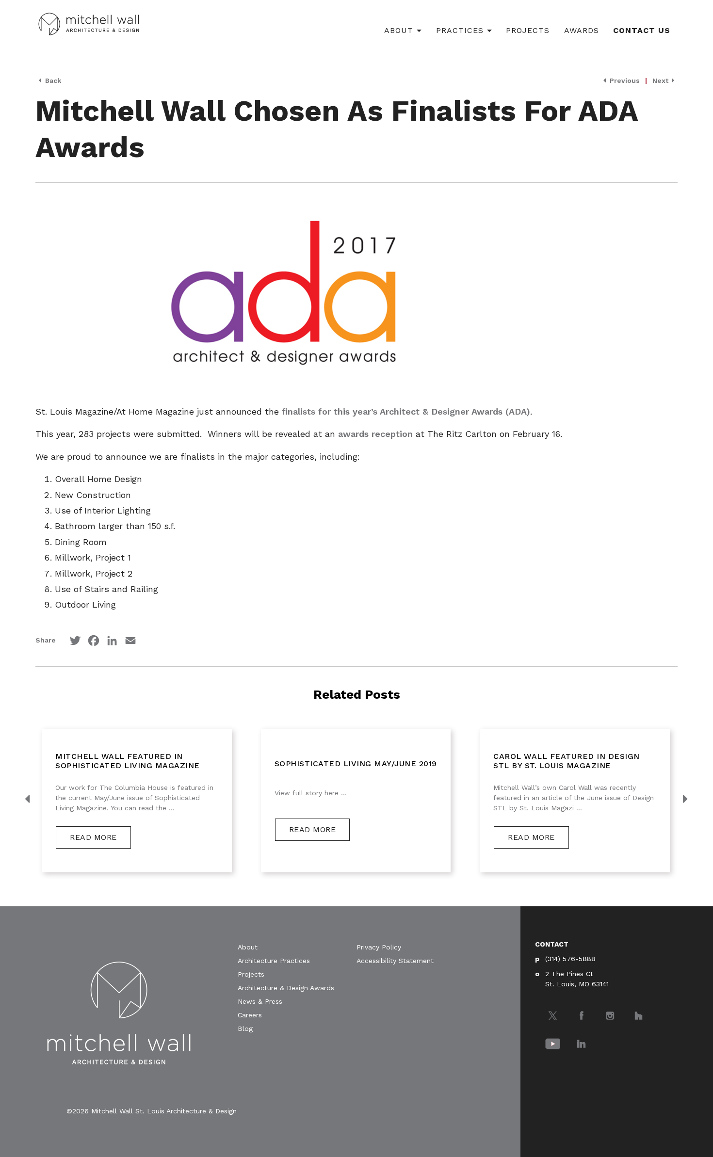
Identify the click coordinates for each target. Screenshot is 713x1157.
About (398, 30)
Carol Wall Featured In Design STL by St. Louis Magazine (566, 761)
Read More (93, 837)
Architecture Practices (274, 960)
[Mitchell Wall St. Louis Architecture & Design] (88, 23)
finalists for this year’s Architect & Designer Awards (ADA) (406, 411)
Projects (528, 30)
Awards (581, 30)
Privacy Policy (378, 947)
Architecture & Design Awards (286, 988)
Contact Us (641, 30)
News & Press (260, 1001)
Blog (245, 1028)
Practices (460, 30)
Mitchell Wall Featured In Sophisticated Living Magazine (127, 761)
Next (661, 80)
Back (52, 80)
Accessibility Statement (395, 960)
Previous (624, 80)
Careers (250, 1015)
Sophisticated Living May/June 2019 (356, 763)
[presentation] (28, 799)
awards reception (375, 434)
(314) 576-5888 (570, 959)
